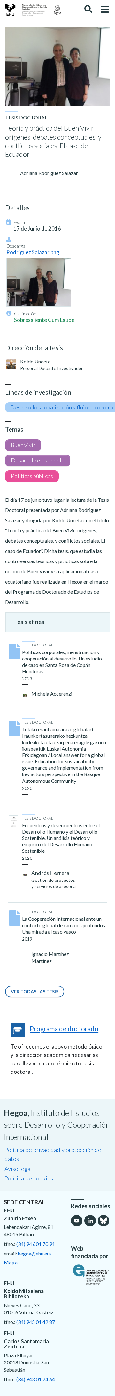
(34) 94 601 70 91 (35, 1244)
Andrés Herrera (50, 873)
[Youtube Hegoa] (76, 1220)
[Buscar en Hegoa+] (88, 9)
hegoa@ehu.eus (35, 1253)
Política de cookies (28, 1178)
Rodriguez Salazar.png (32, 252)
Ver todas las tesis (34, 991)
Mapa (11, 1262)
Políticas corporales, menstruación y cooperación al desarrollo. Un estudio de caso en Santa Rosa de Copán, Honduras (62, 661)
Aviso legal (18, 1168)
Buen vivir (23, 445)
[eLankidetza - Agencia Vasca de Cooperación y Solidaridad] (91, 1274)
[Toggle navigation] (104, 9)
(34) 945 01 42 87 (35, 1322)
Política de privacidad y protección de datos (52, 1154)
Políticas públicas (32, 476)
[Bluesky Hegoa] (103, 1220)
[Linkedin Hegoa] (90, 1220)
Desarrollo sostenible (38, 460)
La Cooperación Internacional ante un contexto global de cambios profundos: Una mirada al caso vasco (64, 925)
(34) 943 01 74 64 (35, 1379)
